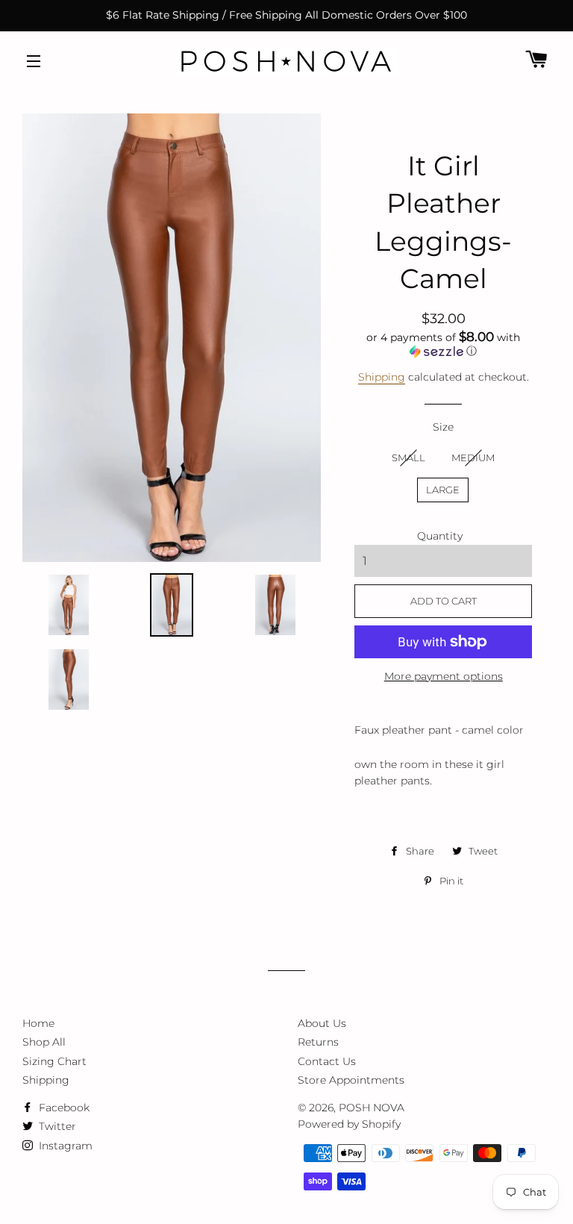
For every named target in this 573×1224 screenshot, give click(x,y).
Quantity (440, 536)
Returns (318, 1042)
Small (408, 457)
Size (443, 427)
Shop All (44, 1042)
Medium (473, 457)
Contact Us (327, 1061)
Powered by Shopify (349, 1124)
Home (38, 1023)
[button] (442, 344)
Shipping (381, 377)
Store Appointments (351, 1080)
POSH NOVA (371, 1107)
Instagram (64, 1145)
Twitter (56, 1126)
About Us (322, 1023)
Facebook (63, 1107)
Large (443, 490)
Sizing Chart (54, 1061)
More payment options (443, 676)
